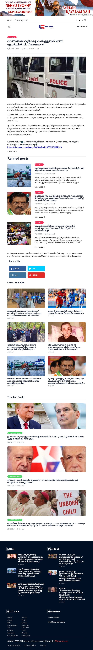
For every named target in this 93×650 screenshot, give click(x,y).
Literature (10, 633)
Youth (24, 630)
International (12, 625)
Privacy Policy (30, 645)
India (9, 623)
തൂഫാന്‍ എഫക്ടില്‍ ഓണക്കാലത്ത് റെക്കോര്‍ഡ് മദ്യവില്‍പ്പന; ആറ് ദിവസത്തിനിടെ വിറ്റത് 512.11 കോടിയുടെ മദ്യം (55, 228)
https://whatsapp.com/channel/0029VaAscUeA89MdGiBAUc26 (34, 147)
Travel (24, 620)
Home (9, 617)
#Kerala (12, 151)
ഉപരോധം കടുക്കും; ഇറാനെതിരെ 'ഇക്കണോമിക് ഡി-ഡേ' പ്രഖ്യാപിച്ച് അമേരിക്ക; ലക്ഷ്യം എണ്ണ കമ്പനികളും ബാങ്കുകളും (71, 576)
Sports (24, 623)
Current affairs (12, 635)
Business (25, 625)
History (24, 617)
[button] (10, 20)
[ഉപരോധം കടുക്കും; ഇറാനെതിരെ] (46, 416)
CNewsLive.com (61, 641)
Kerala (9, 620)
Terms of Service (13, 645)
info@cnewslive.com (56, 622)
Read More (39, 187)
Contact (43, 645)
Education (25, 628)
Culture (10, 630)
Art (8, 628)
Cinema (24, 633)
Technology (26, 635)
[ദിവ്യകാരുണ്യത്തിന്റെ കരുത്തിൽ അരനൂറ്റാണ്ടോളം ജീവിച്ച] (67, 332)
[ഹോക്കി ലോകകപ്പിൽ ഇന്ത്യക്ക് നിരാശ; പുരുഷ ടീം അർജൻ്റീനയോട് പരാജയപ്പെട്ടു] (67, 298)
